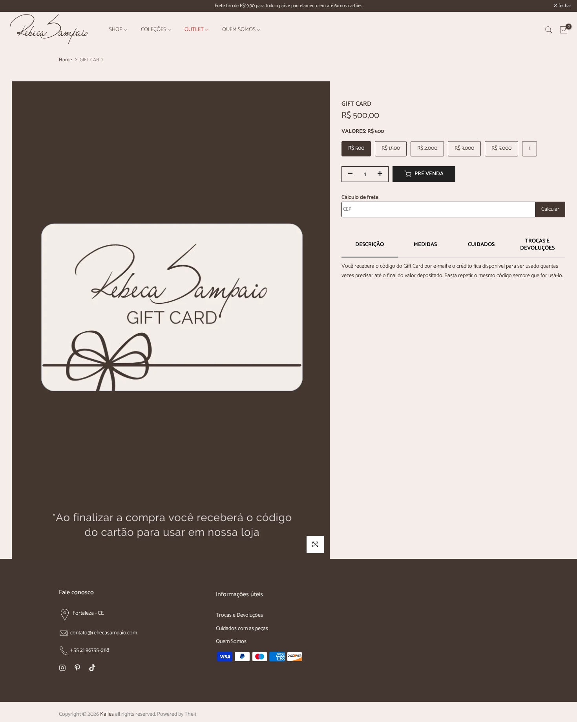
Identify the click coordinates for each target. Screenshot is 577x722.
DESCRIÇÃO (369, 244)
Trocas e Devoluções (239, 615)
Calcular (550, 209)
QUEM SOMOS (239, 29)
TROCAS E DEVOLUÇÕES (537, 245)
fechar (16, 6)
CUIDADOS (481, 244)
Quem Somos (231, 641)
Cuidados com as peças (242, 628)
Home (65, 59)
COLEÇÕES (153, 29)
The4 (190, 714)
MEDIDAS (425, 244)
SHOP (115, 29)
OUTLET (194, 29)
